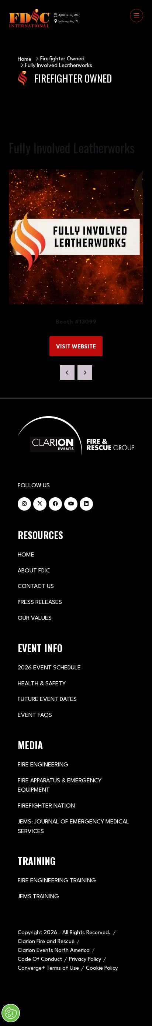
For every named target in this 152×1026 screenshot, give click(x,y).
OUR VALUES (35, 618)
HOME (26, 555)
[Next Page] (84, 372)
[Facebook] (55, 504)
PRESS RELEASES (40, 602)
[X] (39, 504)
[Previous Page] (67, 372)
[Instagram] (24, 504)
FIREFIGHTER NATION (46, 806)
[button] (136, 15)
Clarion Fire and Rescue (46, 942)
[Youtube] (70, 504)
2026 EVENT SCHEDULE (49, 668)
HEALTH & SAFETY (42, 684)
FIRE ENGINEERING (43, 765)
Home (24, 59)
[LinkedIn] (86, 504)
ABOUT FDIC (34, 571)
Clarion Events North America (54, 950)
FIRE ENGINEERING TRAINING (57, 881)
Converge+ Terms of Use (48, 968)
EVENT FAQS (35, 715)
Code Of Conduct (40, 959)
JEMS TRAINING (38, 897)
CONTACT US (36, 586)
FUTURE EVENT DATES (47, 699)
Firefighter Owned (62, 59)
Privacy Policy (85, 959)
